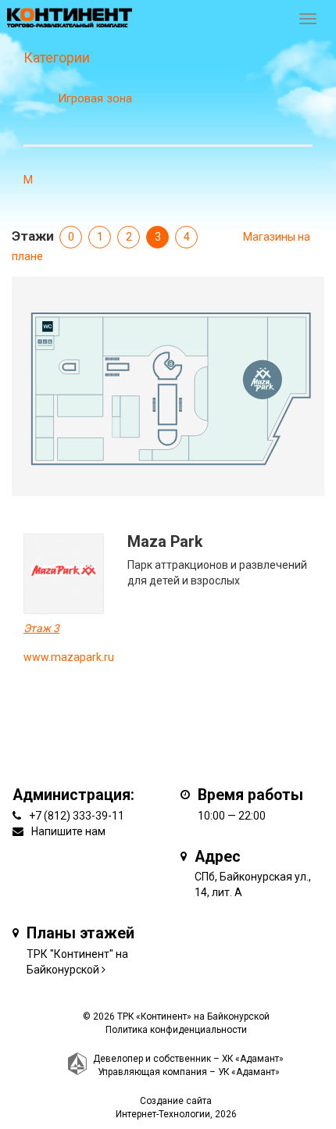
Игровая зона (95, 98)
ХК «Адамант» (253, 1058)
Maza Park (164, 542)
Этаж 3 (41, 628)
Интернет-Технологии (163, 1114)
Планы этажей (80, 933)
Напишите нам (68, 831)
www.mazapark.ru (68, 657)
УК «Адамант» (249, 1071)
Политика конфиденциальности (176, 1029)
